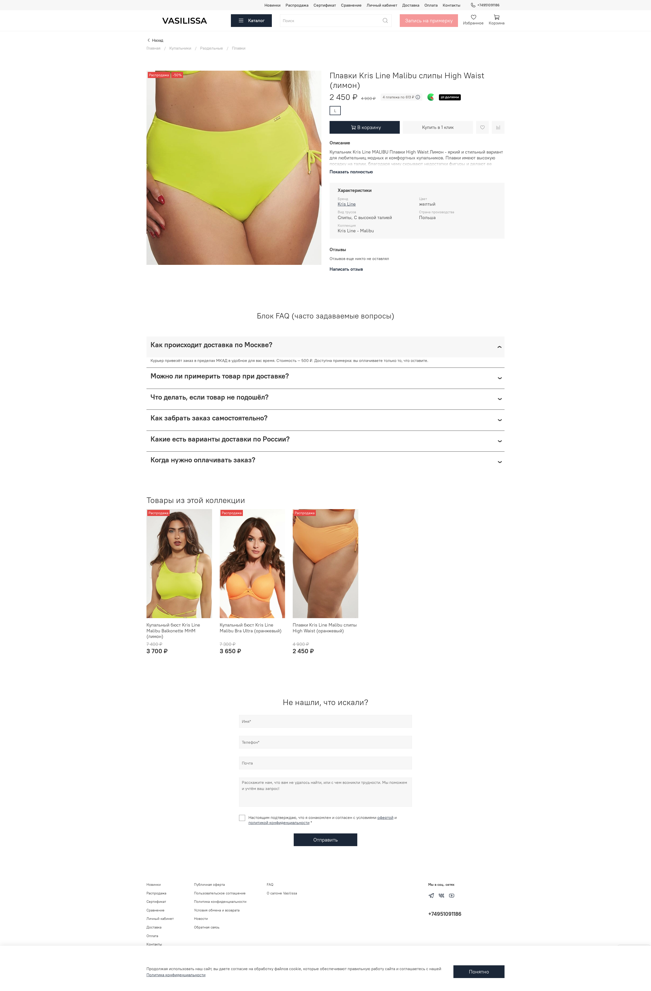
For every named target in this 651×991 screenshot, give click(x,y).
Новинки (272, 5)
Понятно (479, 971)
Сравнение (351, 5)
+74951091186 (488, 5)
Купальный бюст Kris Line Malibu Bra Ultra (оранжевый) (251, 628)
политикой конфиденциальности (278, 822)
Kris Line (347, 204)
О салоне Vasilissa (282, 893)
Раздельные (211, 48)
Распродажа (297, 5)
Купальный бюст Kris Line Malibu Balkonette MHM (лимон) (173, 630)
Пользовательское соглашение (220, 893)
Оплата (431, 5)
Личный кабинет (382, 5)
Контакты (451, 5)
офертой (385, 817)
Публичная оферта (209, 884)
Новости (201, 918)
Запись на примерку (429, 20)
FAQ (270, 884)
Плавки (238, 48)
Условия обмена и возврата (217, 910)
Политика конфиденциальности (220, 901)
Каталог (256, 20)
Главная (153, 48)
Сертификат (325, 5)
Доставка (410, 5)
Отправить (325, 839)
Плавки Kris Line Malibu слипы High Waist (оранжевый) (325, 628)
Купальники (180, 48)
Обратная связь (206, 927)
